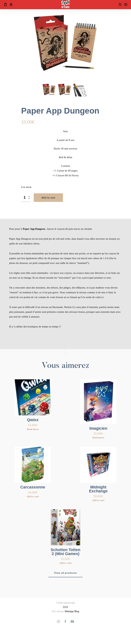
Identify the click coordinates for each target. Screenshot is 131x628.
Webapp (69, 611)
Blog (76, 611)
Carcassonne (32, 487)
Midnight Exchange (98, 489)
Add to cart (48, 197)
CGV (65, 607)
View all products (65, 572)
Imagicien (98, 428)
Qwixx (33, 420)
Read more (33, 429)
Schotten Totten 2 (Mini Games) (65, 552)
